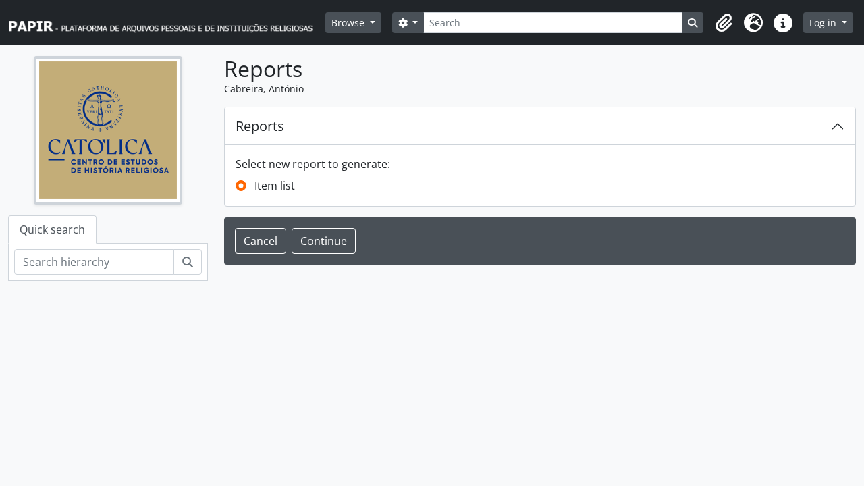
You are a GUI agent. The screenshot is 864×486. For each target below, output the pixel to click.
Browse (349, 22)
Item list (274, 185)
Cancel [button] (260, 241)
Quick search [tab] (52, 229)
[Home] (166, 22)
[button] (723, 23)
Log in (824, 22)
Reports (260, 126)
